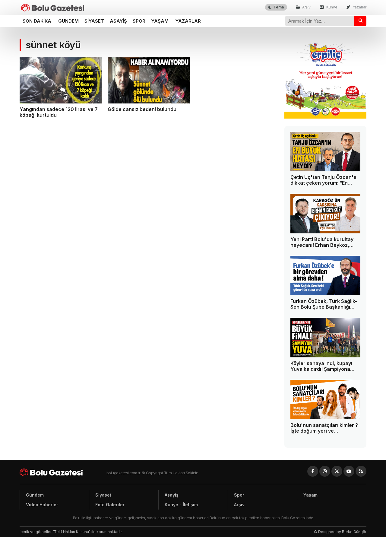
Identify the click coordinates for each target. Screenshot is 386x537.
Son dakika (37, 21)
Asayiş (118, 21)
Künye (331, 7)
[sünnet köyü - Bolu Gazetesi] (53, 7)
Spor (139, 21)
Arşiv (306, 7)
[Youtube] (348, 471)
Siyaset (94, 21)
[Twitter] (336, 471)
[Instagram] (324, 471)
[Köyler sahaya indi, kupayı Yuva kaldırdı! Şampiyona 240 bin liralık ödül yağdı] (325, 337)
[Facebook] (312, 471)
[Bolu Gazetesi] (63, 472)
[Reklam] (325, 117)
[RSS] (361, 471)
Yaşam (160, 21)
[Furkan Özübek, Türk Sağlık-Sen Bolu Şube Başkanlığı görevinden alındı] (325, 276)
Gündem (68, 21)
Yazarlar (359, 7)
